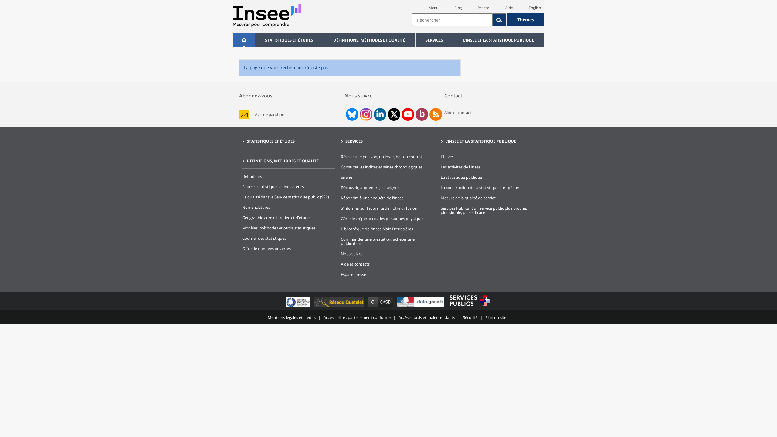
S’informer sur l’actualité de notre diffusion (379, 208)
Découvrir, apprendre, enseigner (370, 187)
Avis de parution (269, 115)
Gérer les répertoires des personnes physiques (382, 218)
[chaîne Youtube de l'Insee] (408, 114)
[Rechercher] (499, 19)
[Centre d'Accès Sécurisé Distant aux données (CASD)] (381, 307)
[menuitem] (244, 40)
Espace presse (353, 274)
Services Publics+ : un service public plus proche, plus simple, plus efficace (484, 210)
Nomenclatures (256, 207)
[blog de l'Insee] (422, 114)
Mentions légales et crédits (292, 317)
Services (434, 40)
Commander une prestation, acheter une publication (378, 241)
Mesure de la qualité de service (468, 198)
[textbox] (452, 19)
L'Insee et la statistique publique (498, 40)
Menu (433, 7)
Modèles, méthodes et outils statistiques (278, 228)
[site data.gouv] (421, 307)
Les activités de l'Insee (460, 167)
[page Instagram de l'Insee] (365, 114)
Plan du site (495, 317)
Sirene (346, 177)
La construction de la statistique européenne (481, 187)
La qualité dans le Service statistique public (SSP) (285, 197)
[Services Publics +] (470, 307)
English (535, 7)
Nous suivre (351, 253)
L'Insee (447, 156)
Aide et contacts (355, 264)
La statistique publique (461, 177)
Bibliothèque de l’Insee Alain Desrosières (377, 229)
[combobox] (478, 19)
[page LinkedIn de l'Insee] (380, 114)
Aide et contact (457, 112)
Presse (483, 7)
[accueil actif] (243, 40)
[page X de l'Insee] (394, 114)
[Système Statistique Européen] (298, 307)
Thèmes (525, 19)
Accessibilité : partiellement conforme (357, 317)
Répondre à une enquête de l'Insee (372, 198)
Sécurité (470, 317)
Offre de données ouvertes (266, 248)
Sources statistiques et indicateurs (273, 186)
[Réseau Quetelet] (339, 307)
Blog (458, 7)
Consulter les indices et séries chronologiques (381, 167)
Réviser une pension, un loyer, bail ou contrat (381, 156)
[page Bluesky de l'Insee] (351, 114)
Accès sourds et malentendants (427, 317)
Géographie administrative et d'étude (276, 217)
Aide (509, 7)
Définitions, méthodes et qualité (369, 40)
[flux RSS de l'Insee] (435, 114)
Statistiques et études (289, 40)
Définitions (252, 176)
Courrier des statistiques (264, 238)
